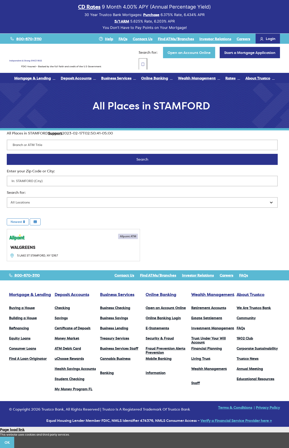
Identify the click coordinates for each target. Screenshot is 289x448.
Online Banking (161, 294)
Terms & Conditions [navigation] (235, 407)
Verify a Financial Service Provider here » (236, 420)
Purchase (151, 14)
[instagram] (271, 275)
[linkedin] (278, 275)
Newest (17, 222)
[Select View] (35, 221)
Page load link (12, 429)
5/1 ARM (121, 21)
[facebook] (257, 275)
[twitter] (264, 275)
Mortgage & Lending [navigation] (30, 294)
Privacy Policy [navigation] (268, 407)
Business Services (117, 294)
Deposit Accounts (72, 294)
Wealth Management (212, 294)
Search (148, 159)
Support (55, 133)
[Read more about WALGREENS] (73, 245)
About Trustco (250, 294)
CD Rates (89, 6)
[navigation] (189, 52)
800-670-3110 (29, 38)
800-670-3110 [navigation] (27, 275)
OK (7, 442)
